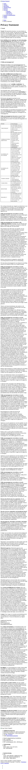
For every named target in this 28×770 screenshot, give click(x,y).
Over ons (5, 10)
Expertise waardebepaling (9, 15)
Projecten (5, 8)
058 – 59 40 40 (8, 734)
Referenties (8, 12)
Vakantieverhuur (7, 7)
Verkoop (5, 4)
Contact (5, 17)
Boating (5, 16)
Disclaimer (23, 762)
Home (4, 3)
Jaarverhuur (6, 6)
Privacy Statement (5, 763)
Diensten (8, 11)
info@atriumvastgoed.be (12, 735)
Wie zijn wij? (9, 13)
